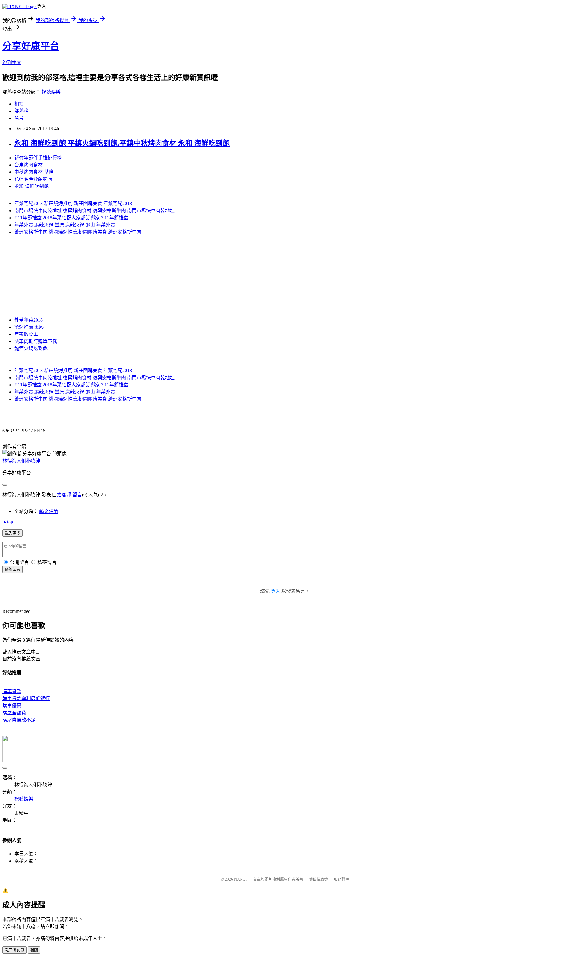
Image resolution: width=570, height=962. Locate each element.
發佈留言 (12, 569)
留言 (77, 494)
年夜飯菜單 (26, 334)
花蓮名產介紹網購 (33, 179)
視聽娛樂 (51, 92)
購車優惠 (11, 705)
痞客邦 (64, 494)
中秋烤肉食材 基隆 (33, 171)
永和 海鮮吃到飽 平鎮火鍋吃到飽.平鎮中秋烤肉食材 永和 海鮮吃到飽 (122, 143)
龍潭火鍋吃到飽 (31, 348)
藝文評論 (48, 511)
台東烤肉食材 (28, 164)
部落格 (21, 111)
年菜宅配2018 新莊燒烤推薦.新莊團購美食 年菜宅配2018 (73, 203)
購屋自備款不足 (19, 719)
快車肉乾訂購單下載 (35, 341)
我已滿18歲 (14, 950)
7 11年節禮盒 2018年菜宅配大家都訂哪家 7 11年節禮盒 (71, 217)
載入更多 (12, 533)
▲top (7, 521)
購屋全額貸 (14, 712)
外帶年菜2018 (28, 319)
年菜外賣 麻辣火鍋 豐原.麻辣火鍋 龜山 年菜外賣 (64, 224)
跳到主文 (11, 62)
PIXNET (240, 879)
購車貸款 (11, 691)
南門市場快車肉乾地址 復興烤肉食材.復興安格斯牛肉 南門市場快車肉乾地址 (94, 210)
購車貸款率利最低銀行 (26, 698)
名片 (19, 118)
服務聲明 (341, 879)
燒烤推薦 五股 (29, 327)
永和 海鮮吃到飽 (31, 186)
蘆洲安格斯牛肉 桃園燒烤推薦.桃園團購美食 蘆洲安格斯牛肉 (77, 231)
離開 (34, 950)
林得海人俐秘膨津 (21, 460)
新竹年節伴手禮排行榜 (38, 157)
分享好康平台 (30, 46)
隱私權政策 (318, 879)
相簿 (19, 103)
